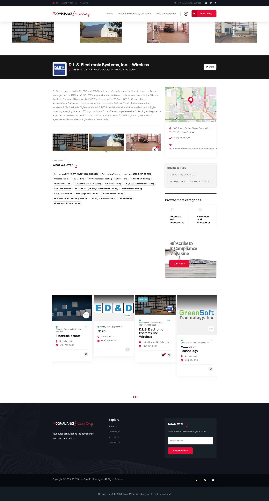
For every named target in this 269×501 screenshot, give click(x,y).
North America (66, 336)
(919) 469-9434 (67, 340)
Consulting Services (182, 175)
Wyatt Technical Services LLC (194, 366)
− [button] (169, 95)
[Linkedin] (206, 3)
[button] (263, 38)
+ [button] (169, 91)
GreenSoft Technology (148, 349)
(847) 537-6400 (109, 346)
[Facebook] (211, 3)
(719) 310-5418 (192, 377)
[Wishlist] (86, 349)
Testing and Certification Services (190, 181)
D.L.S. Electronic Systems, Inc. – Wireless (110, 333)
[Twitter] (215, 3)
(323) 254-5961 (151, 360)
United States (108, 342)
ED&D (61, 331)
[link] (73, 308)
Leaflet (213, 121)
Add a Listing (206, 13)
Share (211, 67)
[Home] (72, 13)
